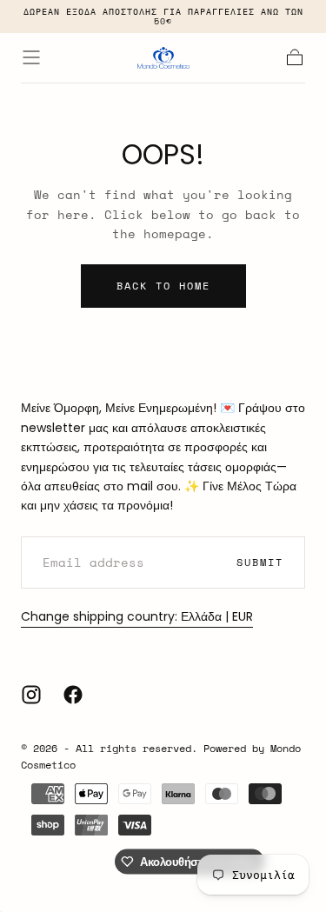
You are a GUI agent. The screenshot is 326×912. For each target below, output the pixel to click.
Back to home (163, 285)
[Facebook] (73, 695)
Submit (259, 562)
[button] (31, 57)
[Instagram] (31, 695)
